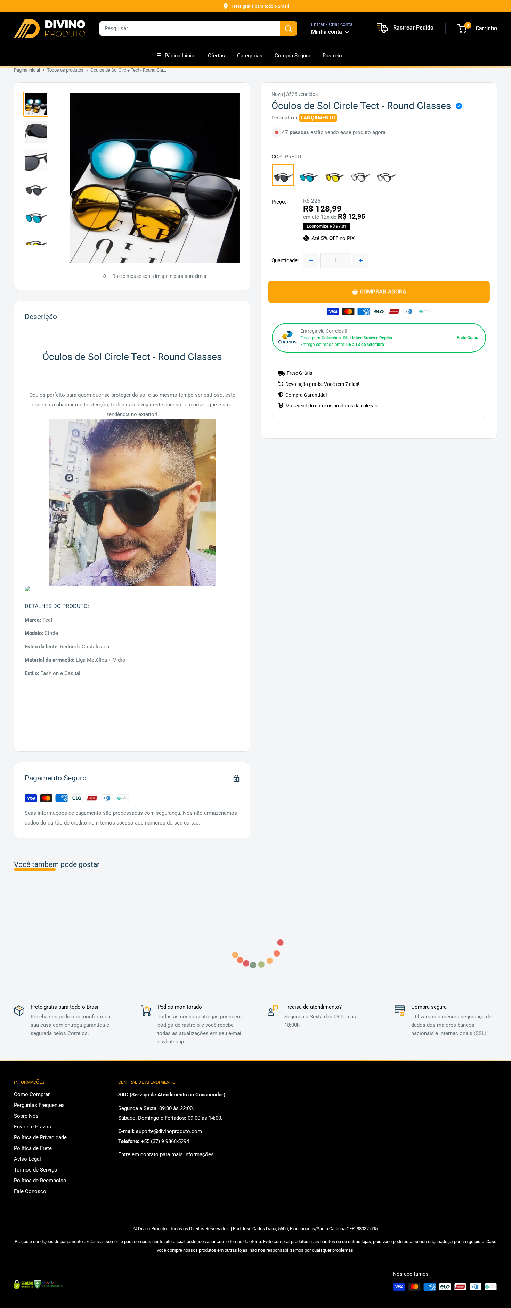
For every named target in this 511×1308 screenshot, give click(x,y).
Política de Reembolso (40, 1180)
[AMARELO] (334, 175)
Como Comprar (32, 1094)
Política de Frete (33, 1148)
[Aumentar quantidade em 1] (360, 260)
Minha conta (327, 31)
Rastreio (332, 55)
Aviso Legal (27, 1159)
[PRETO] (283, 175)
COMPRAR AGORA (382, 291)
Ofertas (216, 55)
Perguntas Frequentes (39, 1105)
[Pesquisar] (288, 28)
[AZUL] (309, 175)
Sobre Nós (26, 1116)
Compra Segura (292, 55)
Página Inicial (180, 55)
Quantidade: (285, 260)
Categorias (249, 55)
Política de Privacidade (40, 1137)
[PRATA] (360, 175)
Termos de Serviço (35, 1170)
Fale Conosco (30, 1191)
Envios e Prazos (32, 1127)
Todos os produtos (65, 70)
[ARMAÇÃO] (386, 175)
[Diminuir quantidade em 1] (310, 260)
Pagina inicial (27, 70)
